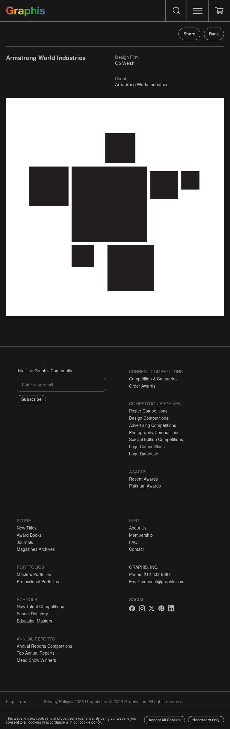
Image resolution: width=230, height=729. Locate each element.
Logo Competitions (147, 446)
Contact (136, 549)
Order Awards (142, 386)
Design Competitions (148, 418)
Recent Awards (143, 479)
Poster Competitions (148, 411)
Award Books (29, 535)
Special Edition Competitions (156, 439)
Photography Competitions (154, 432)
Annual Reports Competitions (44, 646)
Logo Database (143, 454)
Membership (141, 535)
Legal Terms (18, 701)
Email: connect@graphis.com (156, 581)
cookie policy (90, 721)
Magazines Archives (36, 549)
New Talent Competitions (40, 606)
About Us (137, 528)
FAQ (133, 542)
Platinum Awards (145, 486)
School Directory (32, 613)
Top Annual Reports (36, 653)
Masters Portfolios (34, 574)
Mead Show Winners (36, 660)
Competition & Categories (153, 379)
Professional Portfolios (38, 581)
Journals (25, 542)
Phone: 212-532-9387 (150, 574)
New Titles (27, 528)
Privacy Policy (57, 701)
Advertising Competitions (152, 425)
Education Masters (34, 621)
